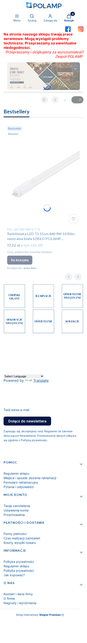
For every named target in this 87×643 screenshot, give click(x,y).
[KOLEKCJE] (72, 332)
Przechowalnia (14, 515)
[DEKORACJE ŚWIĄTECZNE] (14, 332)
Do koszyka (20, 260)
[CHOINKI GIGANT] (14, 307)
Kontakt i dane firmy (18, 594)
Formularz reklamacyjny (21, 482)
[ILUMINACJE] (43, 307)
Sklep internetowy (38, 614)
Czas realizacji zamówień (22, 538)
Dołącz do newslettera (27, 421)
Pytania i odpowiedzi (19, 487)
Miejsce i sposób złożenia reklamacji (30, 478)
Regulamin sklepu (16, 473)
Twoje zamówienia (17, 506)
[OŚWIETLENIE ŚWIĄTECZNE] (72, 307)
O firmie (9, 598)
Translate (41, 380)
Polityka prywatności (19, 562)
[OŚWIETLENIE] (43, 332)
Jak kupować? (14, 575)
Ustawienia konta (16, 510)
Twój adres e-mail (16, 410)
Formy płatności (15, 534)
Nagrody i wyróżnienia (20, 603)
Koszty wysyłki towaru (20, 543)
